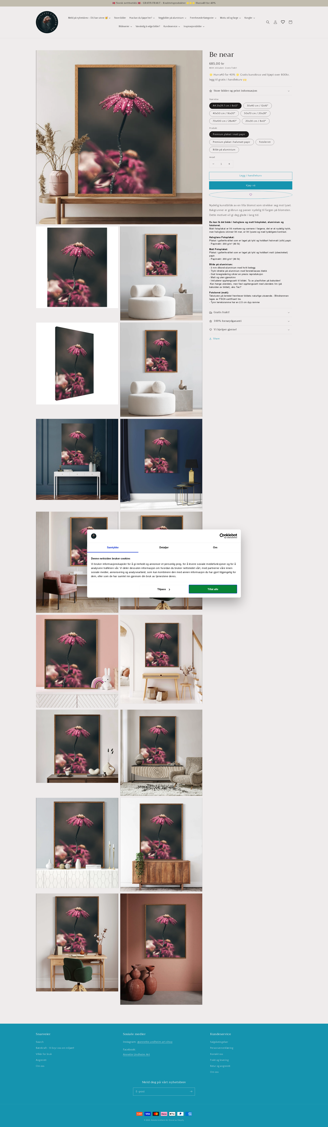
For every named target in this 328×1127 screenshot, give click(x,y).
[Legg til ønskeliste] (250, 195)
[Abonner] (191, 1091)
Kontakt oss (216, 1054)
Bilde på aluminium (224, 149)
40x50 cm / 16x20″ (224, 113)
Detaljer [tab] (164, 547)
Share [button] (216, 338)
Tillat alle (213, 589)
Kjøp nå (250, 185)
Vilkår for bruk (44, 1054)
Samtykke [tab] (113, 547)
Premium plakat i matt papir (229, 134)
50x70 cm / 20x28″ (255, 113)
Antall (212, 157)
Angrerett (41, 1060)
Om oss (40, 1066)
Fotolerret (265, 142)
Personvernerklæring (221, 1048)
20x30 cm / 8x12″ (255, 121)
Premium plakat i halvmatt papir (231, 142)
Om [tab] (215, 547)
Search (40, 1042)
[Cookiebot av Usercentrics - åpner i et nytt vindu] (222, 536)
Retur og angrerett (220, 1066)
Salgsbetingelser (219, 1042)
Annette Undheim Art (136, 1054)
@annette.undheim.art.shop (155, 1041)
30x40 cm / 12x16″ (257, 105)
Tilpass (161, 589)
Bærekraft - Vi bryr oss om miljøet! (55, 1048)
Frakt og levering (219, 1060)
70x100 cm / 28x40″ (225, 121)
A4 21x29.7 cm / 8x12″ (225, 105)
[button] (268, 22)
